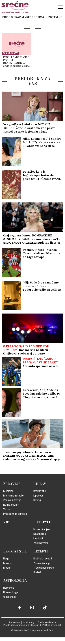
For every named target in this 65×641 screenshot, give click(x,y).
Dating (37, 500)
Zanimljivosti (10, 53)
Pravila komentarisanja (15, 625)
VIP (6, 522)
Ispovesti (38, 495)
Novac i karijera (42, 529)
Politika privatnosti (52, 625)
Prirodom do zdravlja (15, 513)
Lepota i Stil (15, 551)
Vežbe (6, 509)
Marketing (28, 622)
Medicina (8, 491)
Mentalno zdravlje (13, 495)
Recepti (40, 551)
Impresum (14, 622)
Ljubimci (38, 538)
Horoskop (8, 587)
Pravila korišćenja (47, 622)
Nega (6, 558)
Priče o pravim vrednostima (23, 17)
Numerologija (10, 592)
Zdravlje (55, 17)
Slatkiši (37, 572)
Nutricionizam (11, 504)
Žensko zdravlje (12, 500)
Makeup (7, 563)
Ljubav (39, 483)
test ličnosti (9, 596)
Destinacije (39, 533)
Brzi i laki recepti (42, 558)
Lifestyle (42, 522)
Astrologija (15, 580)
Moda (6, 567)
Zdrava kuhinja (41, 563)
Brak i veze (39, 491)
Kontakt (35, 625)
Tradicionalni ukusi (43, 567)
